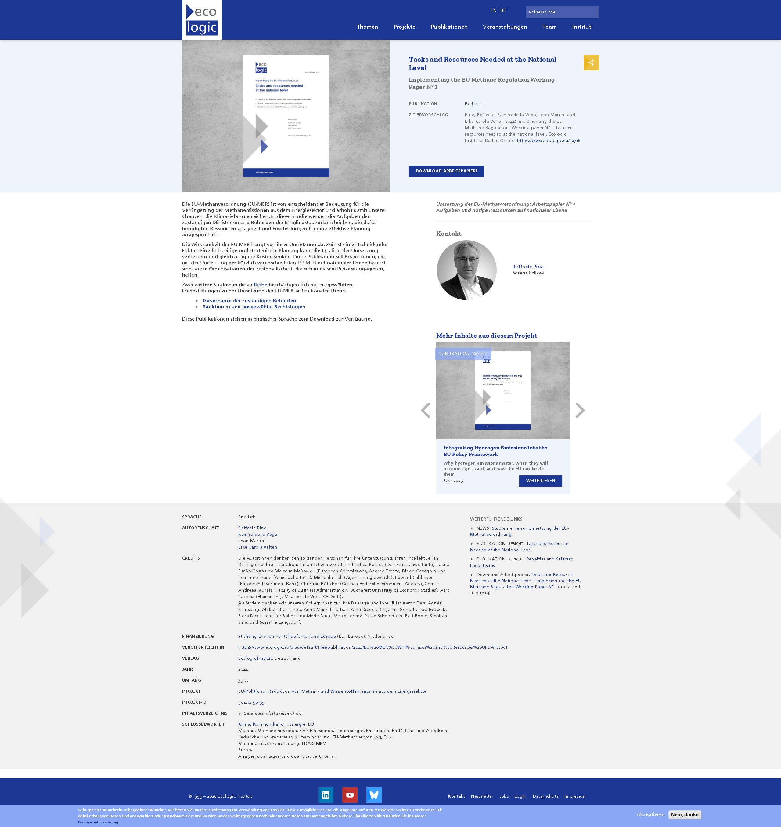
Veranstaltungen (505, 27)
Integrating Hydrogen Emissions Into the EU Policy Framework (496, 451)
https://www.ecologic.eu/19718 (548, 141)
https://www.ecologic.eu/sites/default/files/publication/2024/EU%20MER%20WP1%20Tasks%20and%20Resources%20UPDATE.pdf (372, 647)
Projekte (405, 27)
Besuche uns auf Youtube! (350, 795)
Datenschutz (546, 796)
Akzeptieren (651, 814)
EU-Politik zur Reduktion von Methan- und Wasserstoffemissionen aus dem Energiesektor (332, 691)
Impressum (576, 796)
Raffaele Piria (252, 528)
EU (311, 724)
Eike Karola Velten (257, 547)
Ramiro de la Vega (257, 534)
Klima (244, 724)
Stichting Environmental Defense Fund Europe (287, 636)
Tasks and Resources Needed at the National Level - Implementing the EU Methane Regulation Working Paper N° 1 (525, 581)
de (503, 11)
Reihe (261, 285)
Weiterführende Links (496, 519)
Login (521, 796)
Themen (367, 27)
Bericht (472, 104)
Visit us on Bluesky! (374, 795)
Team (549, 27)
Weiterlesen (540, 481)
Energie (297, 724)
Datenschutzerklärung (98, 822)
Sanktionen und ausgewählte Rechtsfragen (254, 307)
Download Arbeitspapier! (446, 171)
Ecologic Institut (255, 658)
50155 (259, 702)
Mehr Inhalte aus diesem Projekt (486, 335)
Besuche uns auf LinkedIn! (325, 795)
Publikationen (449, 27)
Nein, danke (685, 814)
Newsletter (482, 796)
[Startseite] (202, 20)
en (494, 11)
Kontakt (456, 796)
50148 (244, 702)
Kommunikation (270, 724)
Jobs (504, 796)
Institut (581, 27)
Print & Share (591, 62)
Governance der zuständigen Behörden (249, 301)
